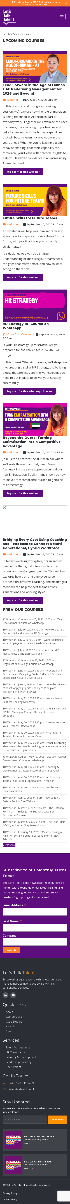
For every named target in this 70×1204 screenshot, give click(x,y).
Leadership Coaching (18, 1062)
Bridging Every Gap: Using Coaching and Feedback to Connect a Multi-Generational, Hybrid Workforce (35, 544)
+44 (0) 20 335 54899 (21, 1083)
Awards (10, 1026)
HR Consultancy (15, 1052)
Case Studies (14, 1021)
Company (9, 935)
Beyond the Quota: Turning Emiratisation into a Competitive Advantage (32, 442)
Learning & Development (21, 1057)
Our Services (14, 1016)
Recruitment (13, 1067)
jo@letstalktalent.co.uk (20, 1089)
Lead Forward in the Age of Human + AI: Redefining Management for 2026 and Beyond (34, 89)
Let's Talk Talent (11, 34)
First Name (12, 921)
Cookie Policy (10, 1199)
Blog (8, 1031)
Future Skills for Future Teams (30, 218)
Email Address (14, 905)
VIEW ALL (9, 845)
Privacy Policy (10, 1193)
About (9, 1012)
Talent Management (18, 1047)
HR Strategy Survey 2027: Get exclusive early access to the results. (35, 3)
